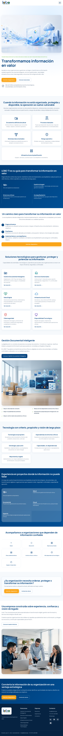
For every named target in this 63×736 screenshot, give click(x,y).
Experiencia (38, 713)
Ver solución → (8, 285)
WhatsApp (52, 716)
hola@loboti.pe (53, 711)
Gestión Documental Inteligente (25, 712)
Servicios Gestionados (26, 715)
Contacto (37, 716)
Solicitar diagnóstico (9, 80)
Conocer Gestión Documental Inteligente (14, 356)
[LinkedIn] (50, 719)
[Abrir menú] (59, 2)
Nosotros (37, 711)
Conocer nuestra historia (10, 624)
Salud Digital (23, 718)
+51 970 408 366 (53, 713)
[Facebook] (54, 719)
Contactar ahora (26, 591)
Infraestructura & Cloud (26, 720)
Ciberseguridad (24, 722)
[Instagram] (57, 719)
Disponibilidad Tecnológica (24, 726)
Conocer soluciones (24, 80)
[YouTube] (50, 723)
